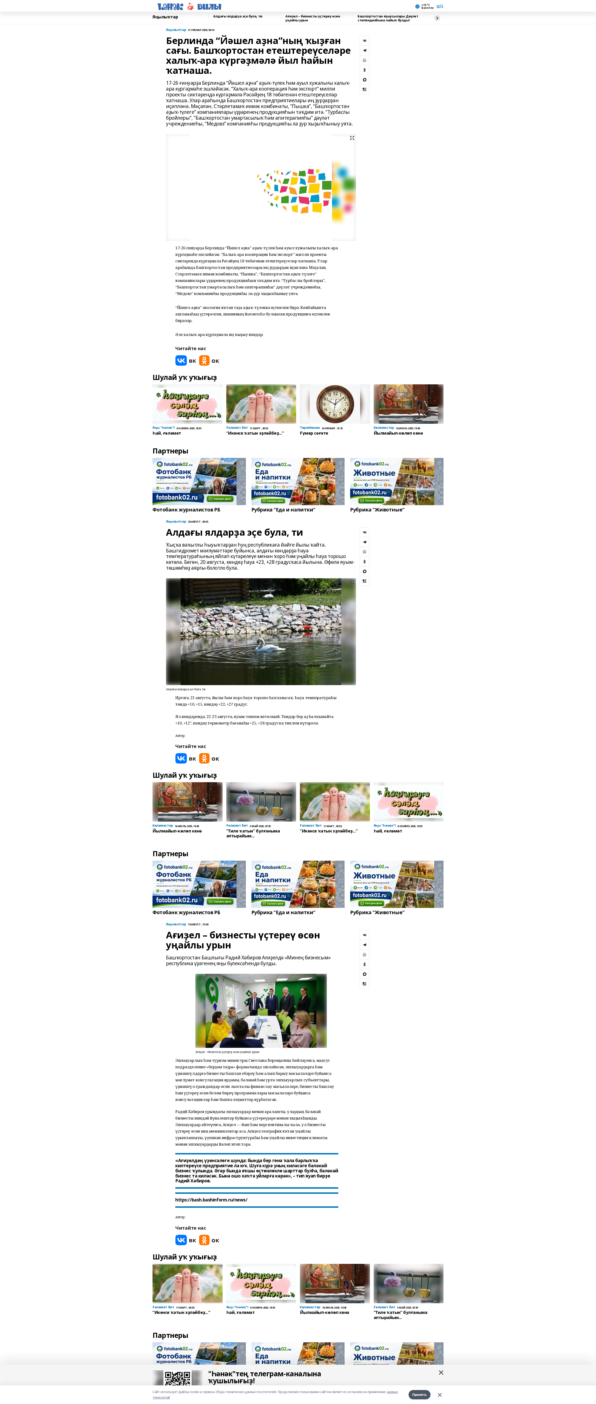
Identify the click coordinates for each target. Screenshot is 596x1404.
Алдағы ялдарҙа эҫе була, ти (237, 16)
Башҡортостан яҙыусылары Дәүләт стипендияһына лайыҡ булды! (388, 18)
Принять (419, 1394)
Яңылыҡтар (165, 17)
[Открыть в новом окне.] (185, 360)
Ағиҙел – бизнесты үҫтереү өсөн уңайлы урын (312, 18)
